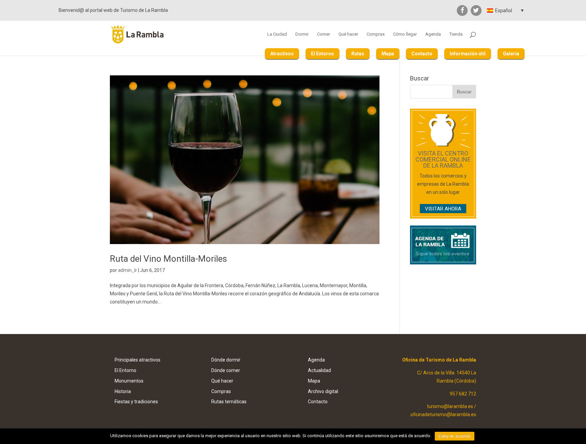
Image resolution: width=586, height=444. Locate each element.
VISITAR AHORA (443, 209)
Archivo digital (323, 391)
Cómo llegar (405, 34)
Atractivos (282, 53)
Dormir (302, 34)
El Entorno (322, 53)
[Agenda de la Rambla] (443, 262)
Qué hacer (348, 34)
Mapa (388, 53)
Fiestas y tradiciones (136, 401)
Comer (323, 34)
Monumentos (129, 381)
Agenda (433, 34)
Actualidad (319, 370)
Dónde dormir (225, 360)
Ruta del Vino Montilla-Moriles (168, 259)
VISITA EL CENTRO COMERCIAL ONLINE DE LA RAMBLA (443, 159)
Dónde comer (225, 370)
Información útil (468, 53)
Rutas (357, 53)
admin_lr (127, 270)
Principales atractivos (137, 360)
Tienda (456, 34)
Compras (376, 34)
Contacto (421, 53)
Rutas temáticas (229, 401)
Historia (123, 391)
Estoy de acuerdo (454, 436)
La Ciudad (277, 34)
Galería (511, 53)
